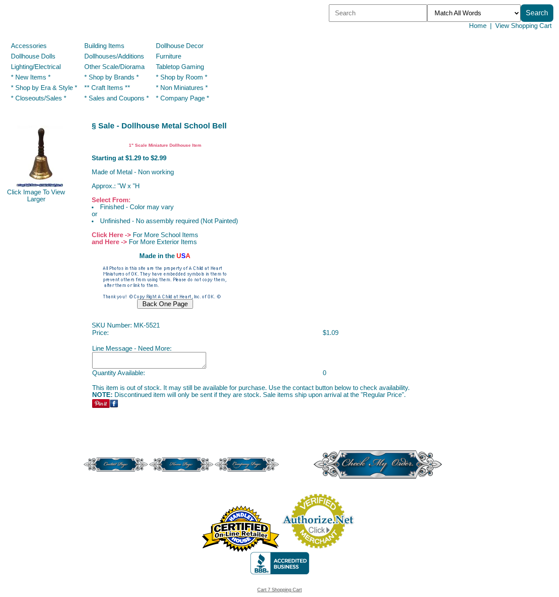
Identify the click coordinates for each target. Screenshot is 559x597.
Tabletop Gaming (180, 66)
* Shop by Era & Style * (44, 87)
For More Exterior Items (163, 241)
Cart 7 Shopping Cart (279, 589)
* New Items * (31, 77)
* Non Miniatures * (182, 87)
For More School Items (165, 234)
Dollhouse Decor (180, 45)
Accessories (29, 45)
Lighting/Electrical (36, 66)
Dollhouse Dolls (33, 56)
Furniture (168, 56)
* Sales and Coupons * (116, 98)
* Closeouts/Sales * (38, 98)
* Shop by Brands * (111, 77)
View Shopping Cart (523, 25)
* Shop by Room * (181, 77)
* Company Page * (182, 98)
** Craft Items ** (107, 87)
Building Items (104, 45)
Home (478, 25)
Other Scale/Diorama (114, 66)
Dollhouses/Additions (114, 56)
